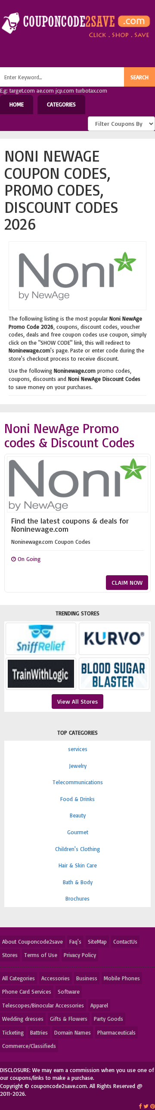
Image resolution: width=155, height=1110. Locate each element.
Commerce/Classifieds (29, 1045)
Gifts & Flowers (68, 1018)
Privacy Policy (80, 954)
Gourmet (77, 832)
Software (69, 991)
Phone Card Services (26, 991)
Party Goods (108, 1018)
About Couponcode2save (32, 941)
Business (86, 978)
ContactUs (125, 941)
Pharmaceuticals (116, 1032)
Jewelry (78, 765)
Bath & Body (78, 882)
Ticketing (13, 1032)
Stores (10, 954)
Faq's (75, 941)
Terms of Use (40, 954)
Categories (61, 104)
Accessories (55, 978)
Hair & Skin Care (78, 865)
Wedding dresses (22, 1018)
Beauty (78, 815)
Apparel (99, 1005)
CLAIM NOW (127, 582)
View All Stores (77, 701)
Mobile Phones (122, 978)
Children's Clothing (77, 848)
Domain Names (72, 1032)
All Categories (18, 978)
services (77, 748)
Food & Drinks (77, 798)
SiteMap (97, 941)
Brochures (77, 898)
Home (16, 104)
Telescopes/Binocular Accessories (43, 1005)
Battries (39, 1032)
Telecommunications (78, 782)
